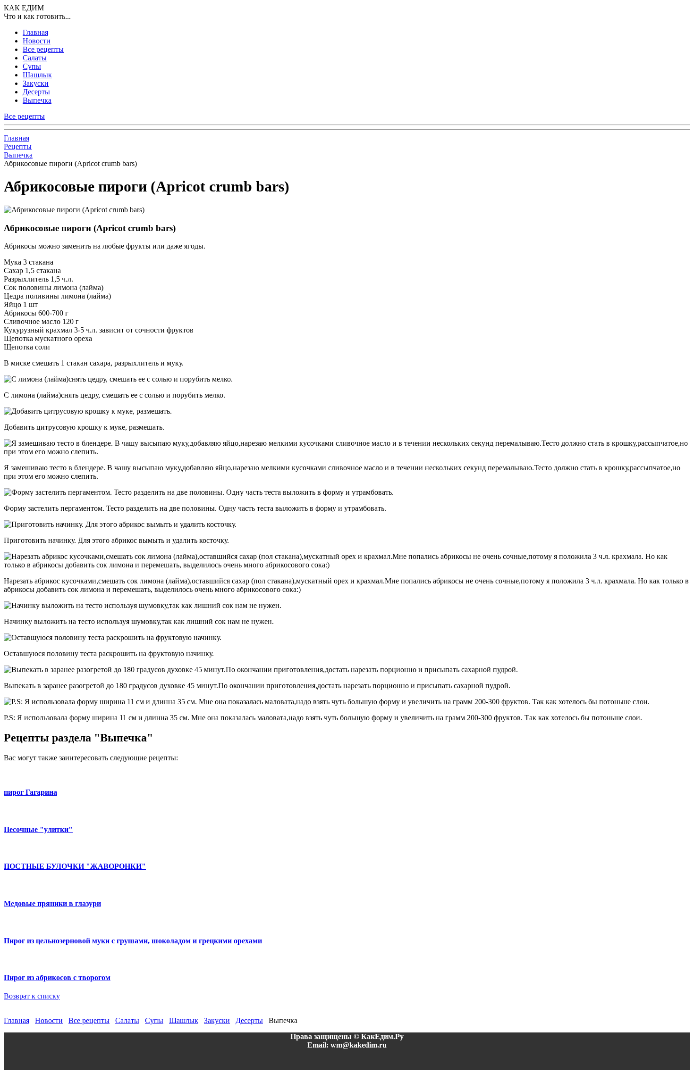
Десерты (36, 92)
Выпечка (37, 100)
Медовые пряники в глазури (52, 903)
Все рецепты (43, 49)
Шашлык (37, 75)
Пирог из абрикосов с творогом (57, 978)
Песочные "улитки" (38, 829)
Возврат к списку (32, 996)
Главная (35, 32)
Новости (37, 41)
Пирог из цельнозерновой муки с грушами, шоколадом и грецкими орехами (133, 941)
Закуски (36, 83)
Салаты (35, 58)
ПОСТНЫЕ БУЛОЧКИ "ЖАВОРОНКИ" (75, 866)
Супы (32, 66)
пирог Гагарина (30, 792)
